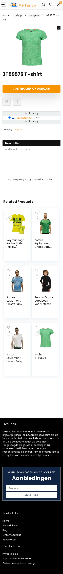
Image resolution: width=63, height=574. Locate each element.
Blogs (6, 530)
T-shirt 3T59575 (40, 356)
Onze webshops (12, 535)
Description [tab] (12, 143)
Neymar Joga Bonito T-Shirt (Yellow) (15, 243)
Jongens (34, 15)
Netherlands (24, 117)
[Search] (44, 4)
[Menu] (4, 4)
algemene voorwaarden (17, 558)
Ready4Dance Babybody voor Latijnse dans (44, 302)
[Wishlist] (51, 5)
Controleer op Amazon (31, 89)
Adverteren (9, 539)
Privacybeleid (10, 554)
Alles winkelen (10, 525)
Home (6, 15)
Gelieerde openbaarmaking (19, 563)
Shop (19, 15)
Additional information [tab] (18, 149)
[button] (58, 28)
